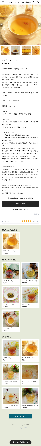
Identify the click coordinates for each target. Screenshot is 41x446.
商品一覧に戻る (20, 416)
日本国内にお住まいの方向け (20, 209)
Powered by (18, 428)
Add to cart (20, 204)
